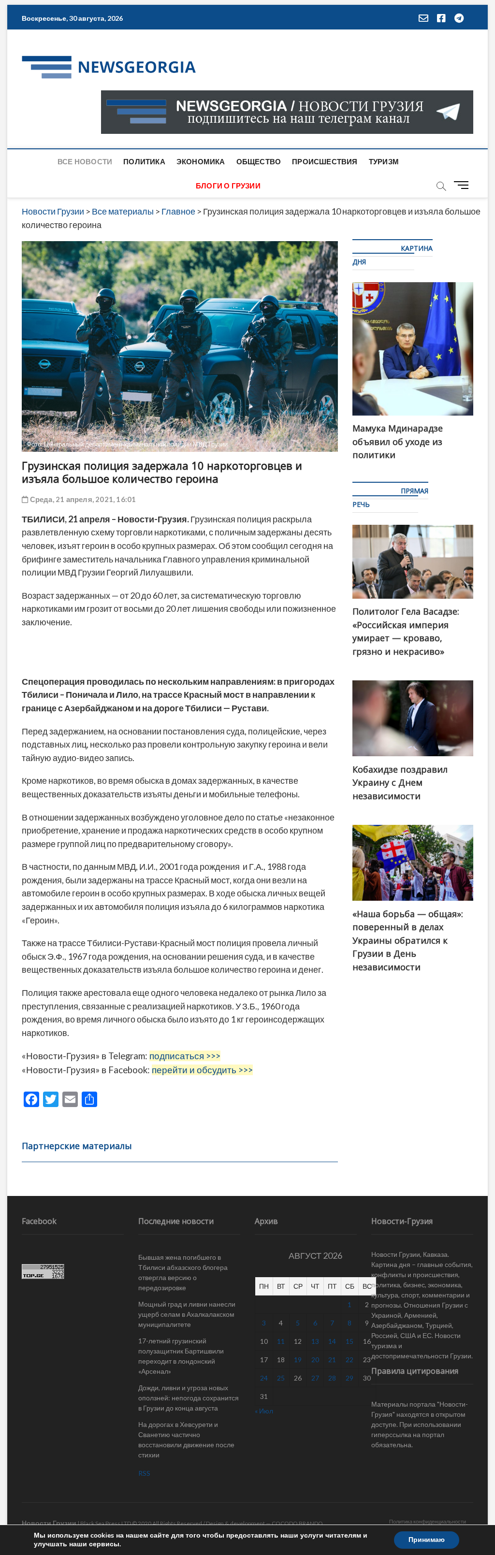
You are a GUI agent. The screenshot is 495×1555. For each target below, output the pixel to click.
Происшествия (324, 161)
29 (349, 1378)
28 (332, 1378)
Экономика (200, 161)
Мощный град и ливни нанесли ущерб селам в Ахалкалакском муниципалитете (186, 1314)
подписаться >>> (184, 1056)
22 (349, 1359)
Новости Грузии (49, 1523)
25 (281, 1378)
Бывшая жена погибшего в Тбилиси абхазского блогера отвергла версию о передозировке (183, 1272)
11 (281, 1341)
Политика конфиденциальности (427, 1521)
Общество (258, 161)
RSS (144, 1473)
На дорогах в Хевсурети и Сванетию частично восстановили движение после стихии (186, 1439)
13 (315, 1341)
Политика (144, 161)
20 (315, 1359)
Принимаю (426, 1539)
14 (332, 1341)
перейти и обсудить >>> (202, 1070)
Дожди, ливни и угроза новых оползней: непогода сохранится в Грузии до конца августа (188, 1397)
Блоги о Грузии (228, 185)
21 (332, 1359)
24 (264, 1378)
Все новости (85, 161)
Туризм (384, 161)
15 (349, 1341)
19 (298, 1359)
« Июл (264, 1411)
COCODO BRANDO (297, 1523)
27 (315, 1378)
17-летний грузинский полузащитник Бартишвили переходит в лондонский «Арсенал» (181, 1356)
